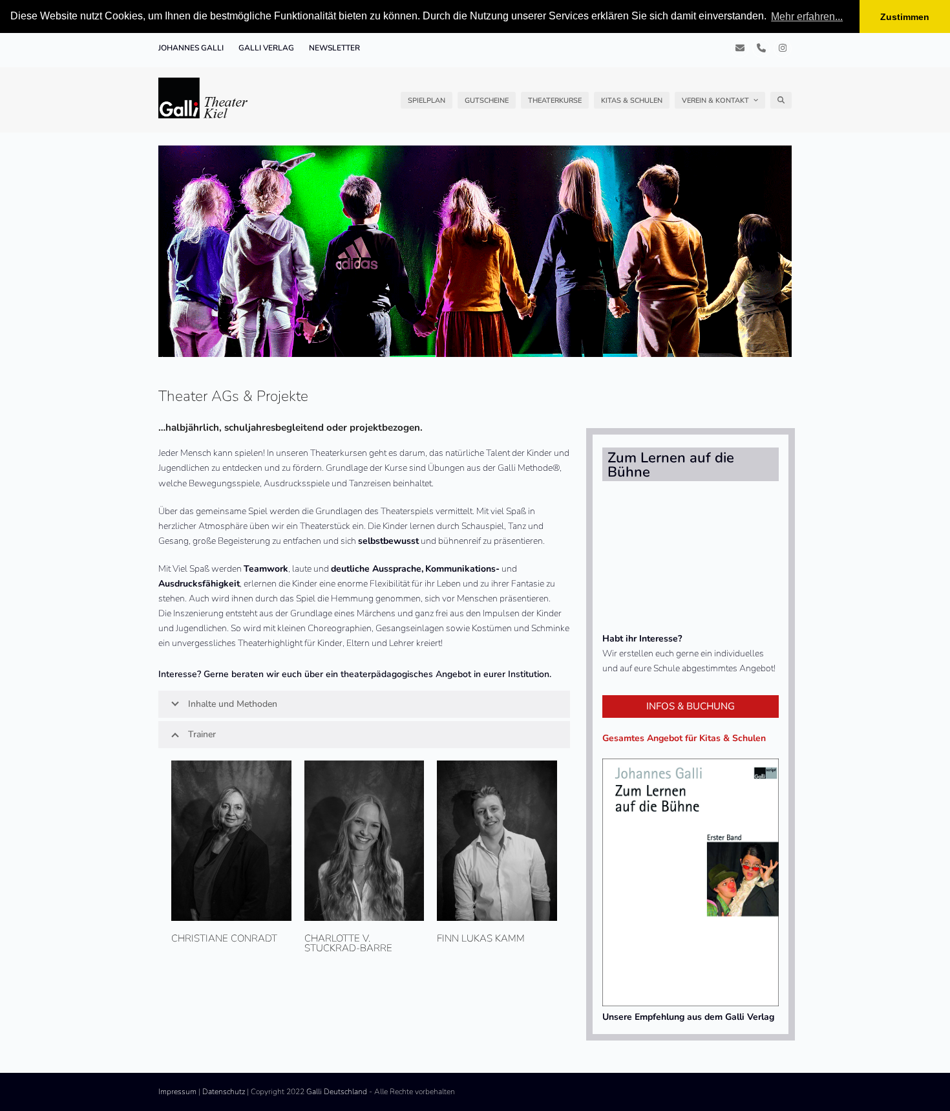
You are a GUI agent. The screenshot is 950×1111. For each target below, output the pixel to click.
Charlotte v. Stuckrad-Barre (348, 943)
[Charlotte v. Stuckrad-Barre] (364, 840)
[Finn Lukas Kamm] (497, 840)
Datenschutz (223, 1091)
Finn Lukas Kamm (481, 938)
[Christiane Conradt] (231, 840)
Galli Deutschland (336, 1091)
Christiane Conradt (224, 938)
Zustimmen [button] (904, 17)
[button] (781, 100)
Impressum (177, 1091)
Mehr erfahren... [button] (807, 16)
